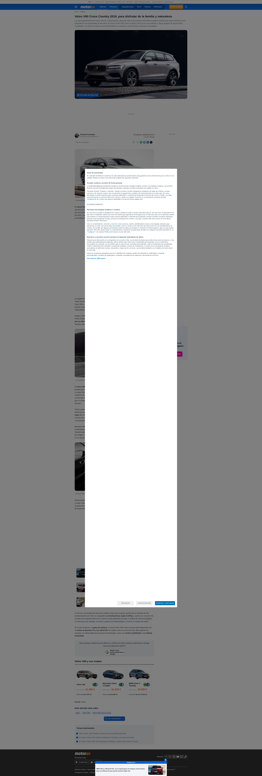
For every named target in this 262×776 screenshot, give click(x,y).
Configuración (144, 603)
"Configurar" (91, 232)
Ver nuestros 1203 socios (96, 258)
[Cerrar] (165, 760)
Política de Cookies (113, 197)
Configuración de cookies (95, 199)
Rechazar (125, 603)
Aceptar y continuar (165, 603)
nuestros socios (116, 224)
